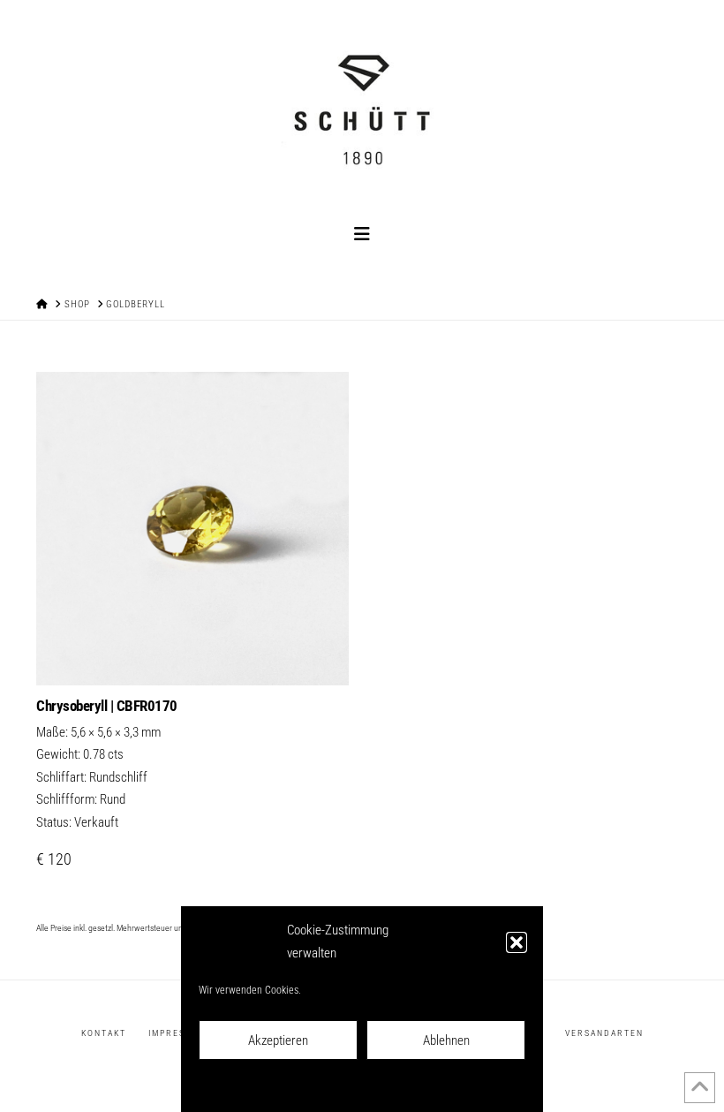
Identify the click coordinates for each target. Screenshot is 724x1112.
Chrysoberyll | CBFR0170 (106, 706)
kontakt (103, 1033)
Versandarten (604, 1033)
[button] (516, 942)
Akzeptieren (278, 1040)
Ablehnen (446, 1040)
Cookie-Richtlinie (284, 1086)
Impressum (452, 1086)
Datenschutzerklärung (374, 1086)
